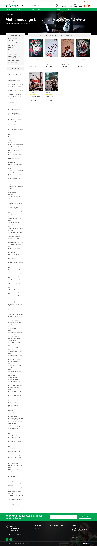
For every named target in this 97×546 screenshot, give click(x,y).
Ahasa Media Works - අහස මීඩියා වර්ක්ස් (15, 81)
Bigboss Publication (12, 104)
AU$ (84, 1)
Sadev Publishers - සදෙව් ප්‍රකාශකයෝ (14, 325)
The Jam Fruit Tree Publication (15, 461)
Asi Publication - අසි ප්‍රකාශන (14, 94)
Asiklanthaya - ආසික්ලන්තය (49, 63)
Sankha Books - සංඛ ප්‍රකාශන (14, 359)
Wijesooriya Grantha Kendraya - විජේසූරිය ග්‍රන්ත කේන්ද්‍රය (15, 504)
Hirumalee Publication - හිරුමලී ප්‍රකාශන (15, 165)
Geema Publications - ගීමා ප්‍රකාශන (14, 147)
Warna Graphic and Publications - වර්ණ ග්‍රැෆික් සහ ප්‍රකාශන (15, 496)
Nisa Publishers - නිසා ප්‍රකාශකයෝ (13, 259)
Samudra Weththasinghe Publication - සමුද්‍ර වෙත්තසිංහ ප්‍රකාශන (14, 344)
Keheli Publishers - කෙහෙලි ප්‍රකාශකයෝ (14, 193)
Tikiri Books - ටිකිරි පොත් (13, 469)
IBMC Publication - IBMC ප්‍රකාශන (15, 170)
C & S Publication (12, 117)
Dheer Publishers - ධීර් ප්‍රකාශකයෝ (13, 137)
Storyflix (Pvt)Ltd (12, 423)
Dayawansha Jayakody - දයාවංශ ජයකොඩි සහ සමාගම (15, 130)
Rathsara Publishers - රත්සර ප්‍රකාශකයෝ (14, 309)
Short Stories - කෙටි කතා (14, 52)
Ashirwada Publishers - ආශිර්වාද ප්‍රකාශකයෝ (15, 91)
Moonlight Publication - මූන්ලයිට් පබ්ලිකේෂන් (15, 229)
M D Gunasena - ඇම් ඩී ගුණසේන (15, 201)
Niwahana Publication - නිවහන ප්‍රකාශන (15, 270)
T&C (44, 1)
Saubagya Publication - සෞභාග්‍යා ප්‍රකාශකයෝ (13, 378)
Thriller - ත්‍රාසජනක (12, 54)
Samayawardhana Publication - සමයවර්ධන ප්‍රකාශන (15, 339)
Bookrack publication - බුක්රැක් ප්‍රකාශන (15, 110)
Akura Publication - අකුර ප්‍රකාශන (15, 84)
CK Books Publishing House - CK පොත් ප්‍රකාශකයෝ (15, 124)
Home (8, 1)
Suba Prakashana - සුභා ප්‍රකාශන (15, 425)
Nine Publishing (11, 252)
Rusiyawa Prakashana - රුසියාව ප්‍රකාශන (15, 317)
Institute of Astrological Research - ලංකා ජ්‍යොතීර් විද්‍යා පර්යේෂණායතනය (15, 174)
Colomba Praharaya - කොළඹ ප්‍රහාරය (35, 97)
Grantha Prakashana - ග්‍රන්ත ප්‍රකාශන (14, 159)
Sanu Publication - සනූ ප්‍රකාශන (15, 365)
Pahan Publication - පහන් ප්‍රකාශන (14, 280)
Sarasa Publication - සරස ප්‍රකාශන (14, 368)
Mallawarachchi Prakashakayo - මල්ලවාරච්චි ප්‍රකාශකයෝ (15, 204)
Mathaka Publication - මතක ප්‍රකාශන (14, 219)
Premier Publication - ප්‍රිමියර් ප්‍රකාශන (14, 296)
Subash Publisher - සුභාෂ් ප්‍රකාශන (14, 429)
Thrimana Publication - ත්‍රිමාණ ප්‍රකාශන (15, 466)
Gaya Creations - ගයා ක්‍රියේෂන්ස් (15, 144)
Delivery (37, 533)
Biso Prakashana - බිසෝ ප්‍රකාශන (15, 107)
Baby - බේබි (80, 63)
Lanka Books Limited (13, 198)
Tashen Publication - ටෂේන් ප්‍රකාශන (14, 452)
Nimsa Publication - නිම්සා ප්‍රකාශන (14, 249)
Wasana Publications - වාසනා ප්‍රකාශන (15, 500)
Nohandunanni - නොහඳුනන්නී (15, 273)
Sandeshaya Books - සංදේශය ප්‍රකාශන (15, 352)
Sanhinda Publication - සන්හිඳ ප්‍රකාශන (15, 356)
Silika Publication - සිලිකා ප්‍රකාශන (14, 400)
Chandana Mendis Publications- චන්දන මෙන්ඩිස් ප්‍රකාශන (15, 120)
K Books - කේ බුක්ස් (12, 184)
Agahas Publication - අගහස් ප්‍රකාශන (14, 75)
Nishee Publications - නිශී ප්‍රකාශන (14, 267)
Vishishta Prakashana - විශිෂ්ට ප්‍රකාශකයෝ (15, 488)
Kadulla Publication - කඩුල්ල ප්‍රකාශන (14, 189)
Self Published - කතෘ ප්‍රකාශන (15, 385)
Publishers (32, 1)
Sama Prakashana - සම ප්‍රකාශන (15, 332)
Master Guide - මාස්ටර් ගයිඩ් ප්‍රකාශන (14, 215)
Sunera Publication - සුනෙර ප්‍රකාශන (14, 442)
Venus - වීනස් (33, 63)
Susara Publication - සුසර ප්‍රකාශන (14, 446)
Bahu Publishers (11, 98)
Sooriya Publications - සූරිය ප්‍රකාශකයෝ (14, 413)
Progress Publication (13, 299)
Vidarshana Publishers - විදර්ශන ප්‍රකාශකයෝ (15, 477)
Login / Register (78, 6)
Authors (39, 1)
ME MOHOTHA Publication (14, 222)
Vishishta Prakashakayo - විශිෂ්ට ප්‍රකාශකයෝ (15, 484)
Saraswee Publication (13, 375)
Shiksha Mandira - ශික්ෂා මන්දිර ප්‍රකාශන (15, 396)
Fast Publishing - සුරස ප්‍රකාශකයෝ (13, 141)
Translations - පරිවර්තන (14, 43)
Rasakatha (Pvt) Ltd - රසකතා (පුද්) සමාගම (15, 305)
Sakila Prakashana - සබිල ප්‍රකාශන (14, 329)
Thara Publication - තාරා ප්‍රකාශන (15, 455)
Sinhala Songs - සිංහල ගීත (14, 402)
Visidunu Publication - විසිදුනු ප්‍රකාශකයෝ (14, 492)
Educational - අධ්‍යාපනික (14, 62)
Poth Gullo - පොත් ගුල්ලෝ (14, 283)
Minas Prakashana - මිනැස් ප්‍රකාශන (14, 225)
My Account (38, 528)
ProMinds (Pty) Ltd (12, 302)
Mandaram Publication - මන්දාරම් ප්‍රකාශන (15, 211)
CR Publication (11, 127)
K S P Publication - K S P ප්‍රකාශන (15, 186)
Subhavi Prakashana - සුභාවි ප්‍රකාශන (14, 432)
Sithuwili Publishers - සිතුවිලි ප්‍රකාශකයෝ (14, 409)
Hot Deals (10, 40)
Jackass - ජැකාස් (50, 96)
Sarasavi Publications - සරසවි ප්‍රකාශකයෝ (15, 372)
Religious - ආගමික (12, 49)
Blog (13, 1)
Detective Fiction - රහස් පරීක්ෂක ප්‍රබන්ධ (14, 57)
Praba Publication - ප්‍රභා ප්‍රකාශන (15, 289)
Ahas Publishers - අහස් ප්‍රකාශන (15, 78)
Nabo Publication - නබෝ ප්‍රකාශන (13, 239)
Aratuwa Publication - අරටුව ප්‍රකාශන (14, 87)
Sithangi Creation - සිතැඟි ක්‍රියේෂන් (14, 406)
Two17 (9, 474)
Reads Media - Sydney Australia (15, 314)
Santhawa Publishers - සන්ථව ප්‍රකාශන (15, 362)
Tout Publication (11, 471)
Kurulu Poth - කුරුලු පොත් (14, 196)
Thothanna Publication (13, 463)
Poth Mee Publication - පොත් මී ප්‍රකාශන (15, 286)
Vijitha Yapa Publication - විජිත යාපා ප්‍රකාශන (15, 481)
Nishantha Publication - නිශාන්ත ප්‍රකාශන (15, 263)
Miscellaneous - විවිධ (13, 60)
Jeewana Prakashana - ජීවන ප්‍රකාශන (14, 179)
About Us (18, 1)
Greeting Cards (11, 162)
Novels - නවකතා (12, 38)
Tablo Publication (12, 448)
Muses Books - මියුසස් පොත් (14, 236)
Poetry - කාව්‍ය (11, 47)
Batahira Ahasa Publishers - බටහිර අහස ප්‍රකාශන (14, 101)
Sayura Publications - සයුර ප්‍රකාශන (14, 382)
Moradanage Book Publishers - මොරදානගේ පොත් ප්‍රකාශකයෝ (15, 233)
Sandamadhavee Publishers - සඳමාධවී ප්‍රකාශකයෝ (15, 348)
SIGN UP (85, 516)
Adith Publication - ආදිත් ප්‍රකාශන (15, 72)
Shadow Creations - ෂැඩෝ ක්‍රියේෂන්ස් (14, 388)
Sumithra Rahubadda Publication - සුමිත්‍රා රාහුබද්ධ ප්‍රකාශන (14, 437)
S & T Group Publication (13, 320)
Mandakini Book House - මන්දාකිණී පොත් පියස (13, 208)
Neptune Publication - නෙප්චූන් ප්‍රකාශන (15, 245)
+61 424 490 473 (63, 6)
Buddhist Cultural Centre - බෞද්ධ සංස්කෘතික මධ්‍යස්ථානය (15, 114)
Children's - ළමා (12, 45)
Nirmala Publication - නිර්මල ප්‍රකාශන (14, 255)
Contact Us (25, 1)
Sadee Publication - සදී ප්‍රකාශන (15, 322)
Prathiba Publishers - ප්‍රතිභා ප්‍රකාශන (14, 292)
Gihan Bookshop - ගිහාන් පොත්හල (13, 151)
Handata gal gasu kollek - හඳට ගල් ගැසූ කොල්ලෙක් (67, 63)
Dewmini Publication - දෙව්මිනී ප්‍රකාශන (15, 134)
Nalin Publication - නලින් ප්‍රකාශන (15, 242)
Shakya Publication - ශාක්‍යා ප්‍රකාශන (14, 392)
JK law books (11, 182)
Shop (12, 14)
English (89, 1)
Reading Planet (11, 311)
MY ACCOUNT (77, 1)
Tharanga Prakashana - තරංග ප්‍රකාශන (15, 458)
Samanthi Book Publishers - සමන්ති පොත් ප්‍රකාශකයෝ (14, 335)
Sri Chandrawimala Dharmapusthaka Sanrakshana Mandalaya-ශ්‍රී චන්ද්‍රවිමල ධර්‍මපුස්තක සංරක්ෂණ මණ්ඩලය (15, 419)
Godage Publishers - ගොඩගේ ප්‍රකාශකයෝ (15, 155)
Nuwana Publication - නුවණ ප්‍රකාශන (14, 276)
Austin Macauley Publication (14, 96)
